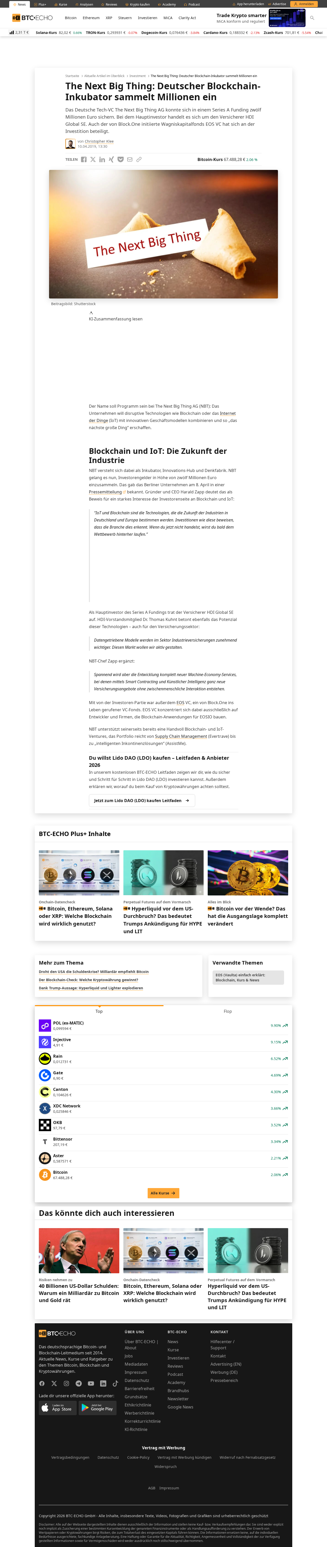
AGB (151, 1488)
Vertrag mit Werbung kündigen (185, 1457)
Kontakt (218, 1356)
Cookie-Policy (138, 1457)
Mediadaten (136, 1364)
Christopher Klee (99, 141)
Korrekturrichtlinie (143, 1421)
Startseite (72, 76)
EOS (180, 702)
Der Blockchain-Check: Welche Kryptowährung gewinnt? (88, 979)
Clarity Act (187, 17)
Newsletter (178, 1399)
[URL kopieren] (139, 159)
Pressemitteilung (105, 492)
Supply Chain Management (181, 736)
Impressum (136, 1372)
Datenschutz (137, 1380)
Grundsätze (136, 1397)
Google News (180, 1407)
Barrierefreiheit (140, 1388)
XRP (109, 17)
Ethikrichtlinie (138, 1405)
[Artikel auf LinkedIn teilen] (102, 159)
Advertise (279, 4)
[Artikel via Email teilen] (130, 159)
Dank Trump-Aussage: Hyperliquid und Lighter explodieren (91, 987)
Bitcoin (71, 17)
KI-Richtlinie (136, 1429)
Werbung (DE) (224, 1372)
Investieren (147, 17)
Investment (138, 76)
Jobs (129, 1356)
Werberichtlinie (139, 1413)
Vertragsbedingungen (70, 1457)
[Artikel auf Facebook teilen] (84, 159)
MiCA (168, 17)
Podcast (175, 1374)
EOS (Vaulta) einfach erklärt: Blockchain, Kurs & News (240, 977)
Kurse (173, 1350)
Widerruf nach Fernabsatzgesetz (248, 1457)
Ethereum (91, 17)
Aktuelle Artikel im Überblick (104, 76)
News (173, 1341)
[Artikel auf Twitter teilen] (93, 159)
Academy (176, 1382)
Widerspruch (166, 1466)
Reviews (175, 1366)
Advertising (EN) (226, 1364)
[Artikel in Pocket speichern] (121, 159)
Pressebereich (224, 1380)
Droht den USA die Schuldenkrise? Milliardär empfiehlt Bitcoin (94, 971)
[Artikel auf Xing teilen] (111, 159)
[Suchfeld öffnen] (312, 18)
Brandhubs (178, 1390)
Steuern (125, 17)
